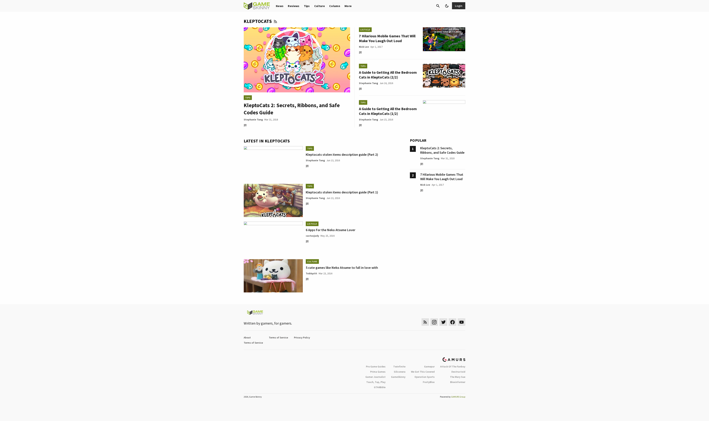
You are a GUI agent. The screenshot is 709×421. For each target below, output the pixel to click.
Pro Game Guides (376, 366)
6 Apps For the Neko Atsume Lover (330, 230)
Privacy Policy (302, 337)
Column (334, 6)
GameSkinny (398, 377)
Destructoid (458, 371)
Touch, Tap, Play (376, 382)
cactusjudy (312, 235)
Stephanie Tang (253, 119)
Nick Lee (364, 46)
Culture (319, 6)
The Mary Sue (457, 377)
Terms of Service (278, 337)
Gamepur (429, 366)
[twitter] (443, 322)
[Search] (438, 6)
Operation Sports (425, 377)
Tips (307, 6)
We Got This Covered (423, 371)
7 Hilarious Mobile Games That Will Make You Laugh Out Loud (387, 38)
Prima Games (378, 371)
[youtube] (461, 322)
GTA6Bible (380, 387)
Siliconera (399, 371)
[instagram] (434, 322)
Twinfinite (399, 366)
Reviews (293, 6)
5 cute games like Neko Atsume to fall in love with (342, 267)
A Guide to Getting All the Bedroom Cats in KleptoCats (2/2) (388, 74)
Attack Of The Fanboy (452, 366)
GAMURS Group (458, 396)
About (247, 337)
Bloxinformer (457, 382)
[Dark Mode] (447, 6)
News (279, 6)
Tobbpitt (311, 273)
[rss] (425, 322)
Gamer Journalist (375, 377)
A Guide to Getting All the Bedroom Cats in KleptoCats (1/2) (388, 111)
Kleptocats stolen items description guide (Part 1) (342, 192)
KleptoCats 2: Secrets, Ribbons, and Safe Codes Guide (442, 150)
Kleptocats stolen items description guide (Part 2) (342, 154)
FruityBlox (429, 382)
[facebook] (452, 322)
